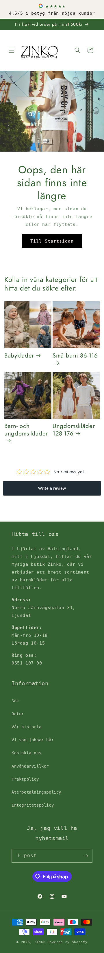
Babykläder (19, 356)
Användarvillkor (30, 766)
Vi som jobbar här (33, 740)
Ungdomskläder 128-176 (74, 429)
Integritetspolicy (33, 805)
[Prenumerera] (85, 856)
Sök (15, 701)
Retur (18, 714)
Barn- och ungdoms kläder (26, 430)
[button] (11, 50)
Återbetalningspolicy (36, 792)
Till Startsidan (52, 241)
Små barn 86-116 (75, 356)
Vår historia (26, 727)
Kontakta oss (26, 753)
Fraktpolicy (25, 779)
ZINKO (40, 942)
